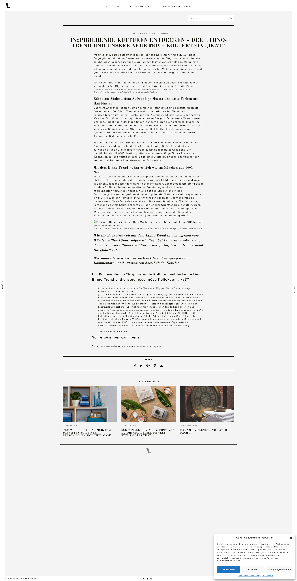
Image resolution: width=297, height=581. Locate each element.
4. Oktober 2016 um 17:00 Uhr (115, 291)
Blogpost (171, 58)
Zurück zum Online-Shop (176, 6)
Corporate (163, 34)
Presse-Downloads (141, 6)
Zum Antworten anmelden (113, 331)
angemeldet (110, 346)
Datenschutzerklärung (249, 576)
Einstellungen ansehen (279, 569)
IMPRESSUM (31, 579)
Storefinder (113, 6)
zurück (2, 285)
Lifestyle (152, 34)
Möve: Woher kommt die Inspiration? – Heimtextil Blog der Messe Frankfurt (141, 288)
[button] (290, 537)
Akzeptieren (228, 569)
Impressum (267, 576)
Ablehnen (253, 569)
